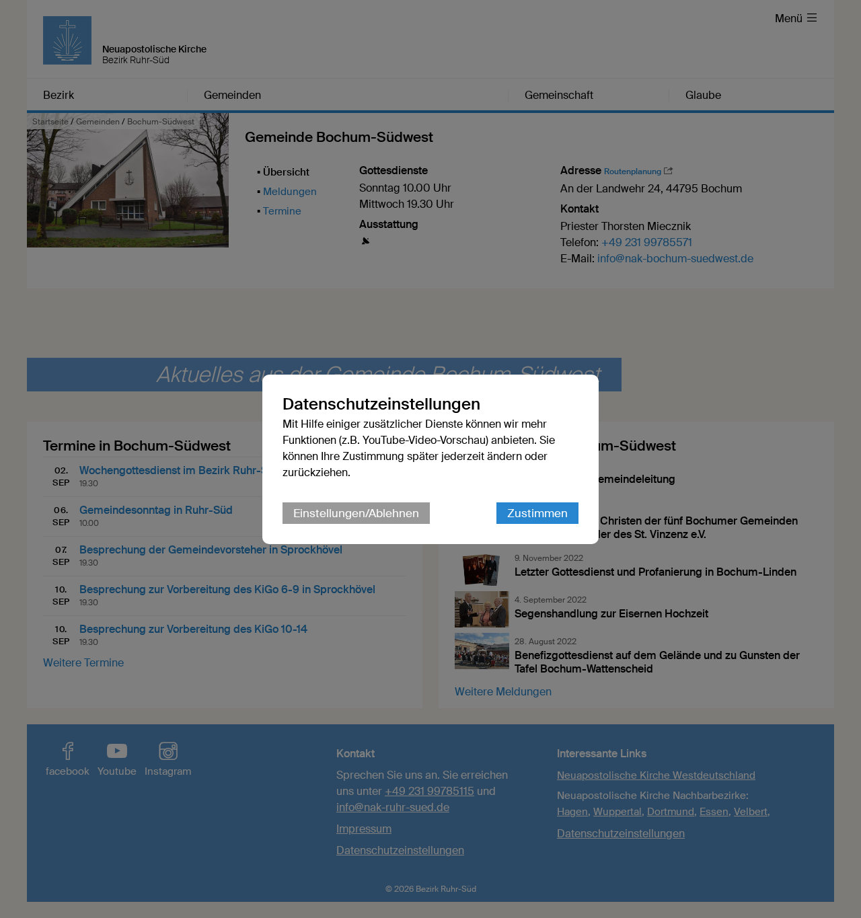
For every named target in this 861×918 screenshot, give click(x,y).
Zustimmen (537, 513)
